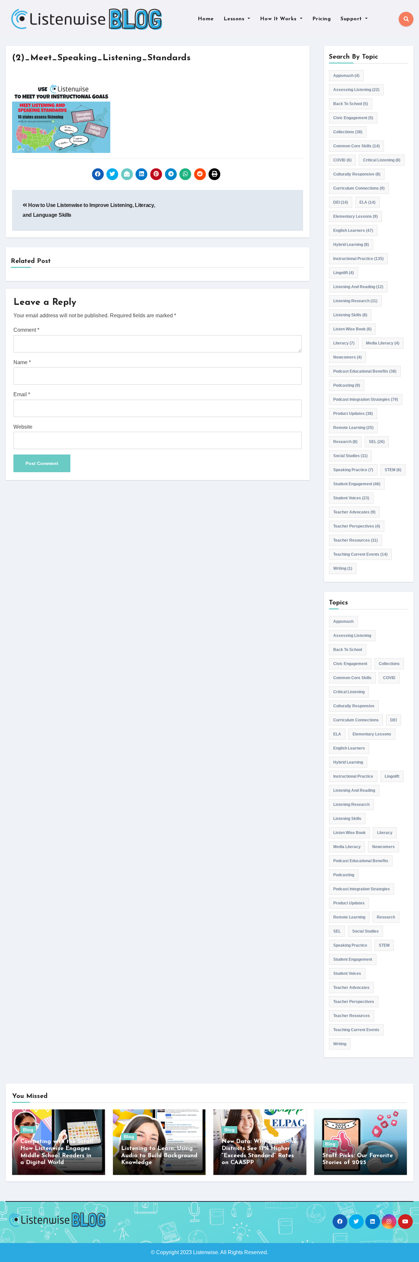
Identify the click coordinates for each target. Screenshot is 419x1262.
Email (21, 394)
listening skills (350, 315)
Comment (26, 330)
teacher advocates (354, 512)
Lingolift (343, 272)
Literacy (344, 343)
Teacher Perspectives (356, 526)
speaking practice (353, 470)
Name (22, 362)
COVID (342, 160)
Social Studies (350, 456)
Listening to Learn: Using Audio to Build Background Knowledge (159, 1156)
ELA (367, 202)
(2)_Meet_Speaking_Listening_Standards (101, 58)
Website (22, 427)
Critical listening (381, 160)
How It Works (279, 19)
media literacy (382, 343)
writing (342, 568)
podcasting (346, 385)
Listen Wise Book (352, 329)
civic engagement (353, 118)
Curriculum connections (359, 188)
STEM (393, 470)
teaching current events (360, 554)
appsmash (346, 75)
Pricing (321, 19)
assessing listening (356, 89)
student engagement (356, 484)
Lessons (235, 19)
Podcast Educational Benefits (364, 371)
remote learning (353, 427)
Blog (28, 1129)
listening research (355, 301)
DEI (340, 202)
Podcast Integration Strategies (365, 399)
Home (206, 19)
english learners (353, 230)
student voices (351, 498)
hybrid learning (351, 244)
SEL (377, 441)
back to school (350, 104)
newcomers (347, 357)
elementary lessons (355, 216)
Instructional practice (358, 258)
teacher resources (355, 540)
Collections (347, 132)
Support (352, 19)
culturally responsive (356, 174)
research (345, 441)
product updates (353, 413)
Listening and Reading (358, 287)
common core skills (356, 146)
